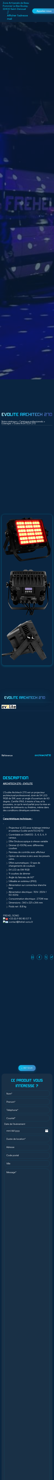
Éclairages (6, 423)
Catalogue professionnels (31, 421)
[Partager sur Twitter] (46, 957)
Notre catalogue (9, 421)
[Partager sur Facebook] (39, 957)
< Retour (27, 1068)
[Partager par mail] (51, 957)
